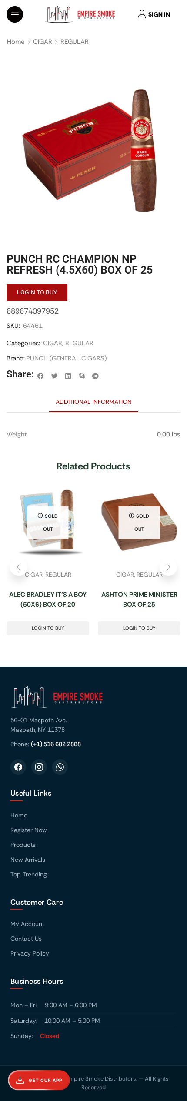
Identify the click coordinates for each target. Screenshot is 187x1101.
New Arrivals (27, 859)
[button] (15, 14)
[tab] (93, 401)
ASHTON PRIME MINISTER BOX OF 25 (139, 599)
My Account (27, 924)
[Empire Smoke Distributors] (93, 699)
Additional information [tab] (94, 402)
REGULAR (74, 41)
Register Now (28, 830)
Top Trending (28, 874)
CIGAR (42, 41)
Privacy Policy (29, 953)
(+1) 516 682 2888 (56, 744)
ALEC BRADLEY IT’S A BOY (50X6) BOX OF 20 (48, 599)
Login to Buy (48, 628)
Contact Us (26, 938)
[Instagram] (39, 767)
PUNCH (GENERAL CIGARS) (66, 358)
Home (16, 41)
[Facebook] (18, 767)
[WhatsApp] (60, 767)
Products (23, 845)
